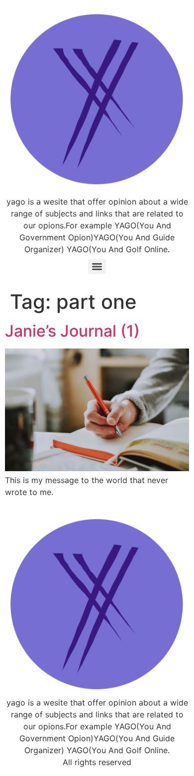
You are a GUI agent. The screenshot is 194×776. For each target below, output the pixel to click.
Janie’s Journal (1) (72, 331)
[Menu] (97, 266)
